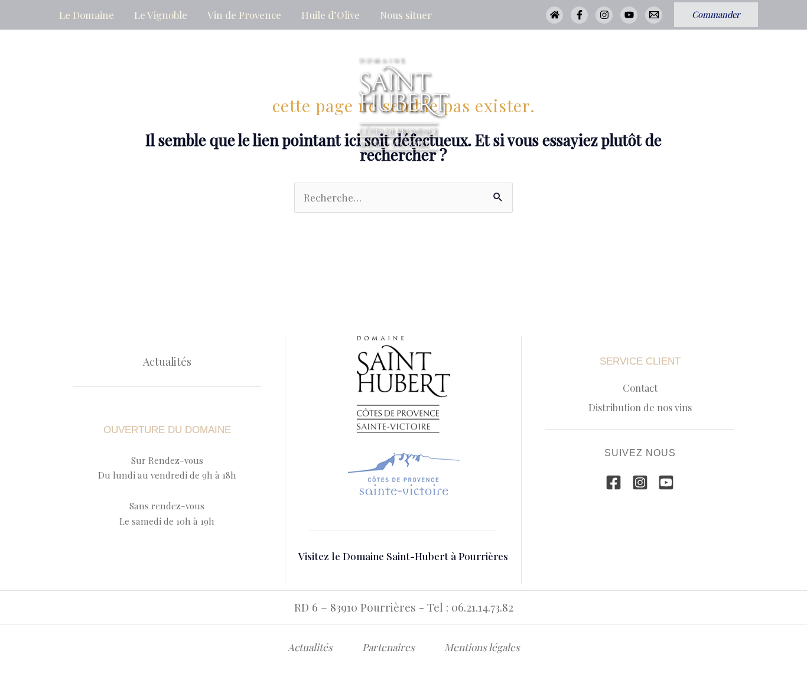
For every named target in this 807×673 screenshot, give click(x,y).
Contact (640, 387)
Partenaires (388, 647)
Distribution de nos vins (640, 407)
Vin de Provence (244, 14)
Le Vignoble (160, 14)
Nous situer (406, 14)
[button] (716, 14)
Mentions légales (482, 647)
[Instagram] (604, 15)
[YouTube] (628, 15)
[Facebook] (579, 15)
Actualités (167, 361)
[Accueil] (554, 15)
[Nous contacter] (653, 15)
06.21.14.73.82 (482, 607)
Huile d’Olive (330, 14)
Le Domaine (86, 14)
